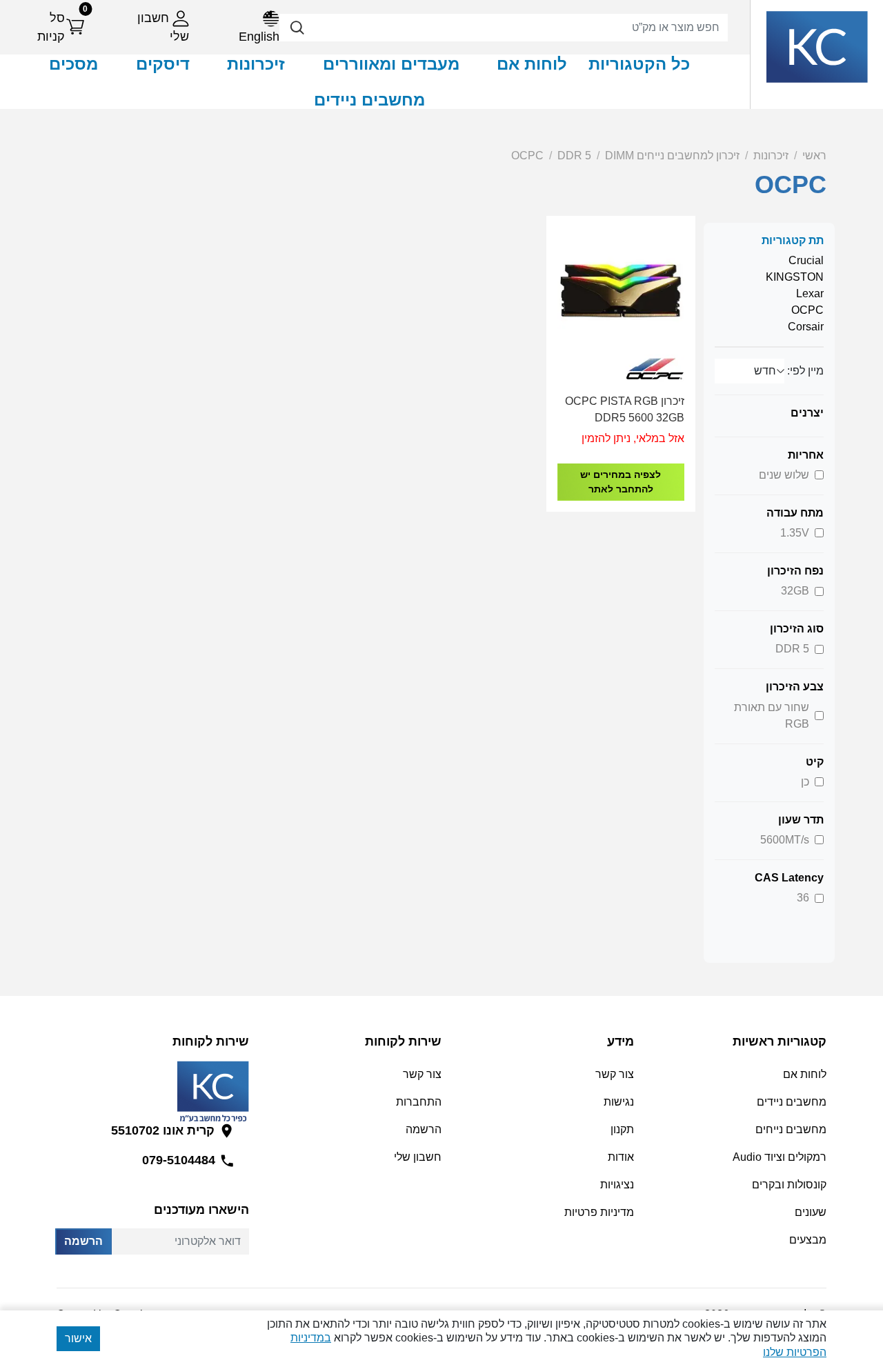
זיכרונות (770, 155)
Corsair (806, 326)
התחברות (419, 1102)
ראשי (814, 155)
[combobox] (503, 27)
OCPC (527, 155)
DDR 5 (574, 155)
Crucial (806, 260)
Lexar (810, 293)
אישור (78, 1338)
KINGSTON (795, 277)
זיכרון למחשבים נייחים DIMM (672, 155)
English (259, 36)
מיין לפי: (805, 371)
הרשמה (83, 1241)
